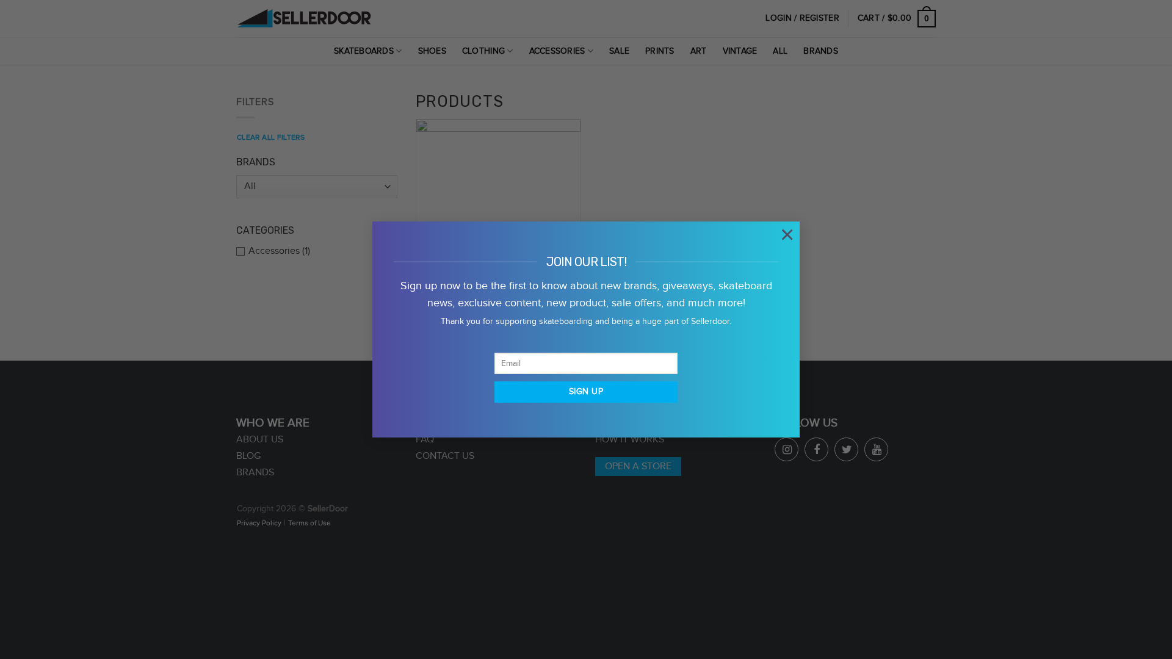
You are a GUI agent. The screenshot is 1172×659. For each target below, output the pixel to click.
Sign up (586, 392)
